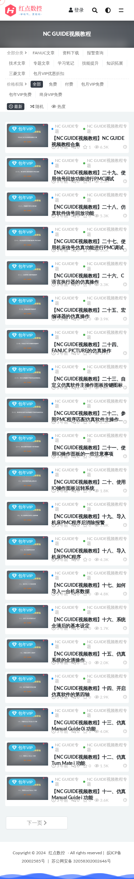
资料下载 (71, 53)
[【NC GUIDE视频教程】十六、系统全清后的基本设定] (27, 616)
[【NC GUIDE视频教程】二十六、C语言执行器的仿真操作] (27, 273)
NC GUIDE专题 (67, 128)
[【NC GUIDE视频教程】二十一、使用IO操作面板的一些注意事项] (27, 445)
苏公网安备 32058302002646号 (81, 861)
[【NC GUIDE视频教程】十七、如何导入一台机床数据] (27, 582)
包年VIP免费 (20, 94)
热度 (61, 107)
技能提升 (90, 63)
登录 (79, 10)
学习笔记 (66, 63)
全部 (37, 84)
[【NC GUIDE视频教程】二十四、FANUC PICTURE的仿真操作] (27, 341)
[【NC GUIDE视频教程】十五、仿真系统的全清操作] (27, 651)
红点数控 (56, 853)
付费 (69, 84)
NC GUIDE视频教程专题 (107, 128)
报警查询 (95, 53)
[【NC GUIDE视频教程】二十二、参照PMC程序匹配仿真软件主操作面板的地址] (27, 410)
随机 (39, 107)
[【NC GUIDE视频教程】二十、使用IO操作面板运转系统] (27, 479)
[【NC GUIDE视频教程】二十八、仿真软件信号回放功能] (27, 204)
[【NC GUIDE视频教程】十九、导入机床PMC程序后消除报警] (27, 513)
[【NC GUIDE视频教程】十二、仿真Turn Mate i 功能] (27, 754)
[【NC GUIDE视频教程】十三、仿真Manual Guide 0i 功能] (27, 720)
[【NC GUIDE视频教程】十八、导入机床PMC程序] (27, 548)
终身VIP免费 (51, 94)
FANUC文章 (44, 53)
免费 (53, 84)
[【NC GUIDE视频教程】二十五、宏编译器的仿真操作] (27, 307)
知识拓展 (115, 63)
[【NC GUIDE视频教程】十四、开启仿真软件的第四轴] (27, 685)
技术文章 (17, 63)
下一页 (35, 823)
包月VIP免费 (92, 84)
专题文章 (41, 63)
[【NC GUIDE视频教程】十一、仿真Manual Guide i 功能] (27, 788)
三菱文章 (17, 74)
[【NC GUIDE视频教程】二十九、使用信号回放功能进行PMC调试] (27, 170)
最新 (17, 107)
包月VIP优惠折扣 (48, 74)
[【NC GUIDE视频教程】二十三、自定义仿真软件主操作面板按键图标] (27, 376)
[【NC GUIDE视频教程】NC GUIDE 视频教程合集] (27, 135)
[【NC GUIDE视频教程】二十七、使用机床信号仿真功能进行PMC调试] (27, 238)
